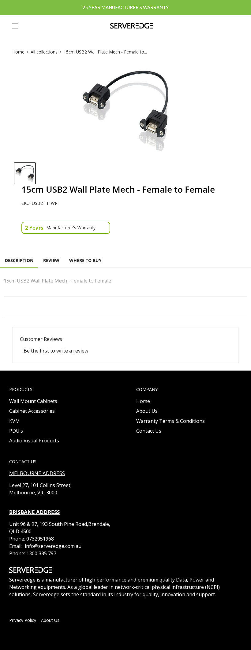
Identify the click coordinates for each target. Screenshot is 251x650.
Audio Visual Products (34, 440)
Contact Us (148, 430)
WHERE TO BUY (85, 260)
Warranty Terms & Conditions (170, 421)
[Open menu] (15, 26)
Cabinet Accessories (32, 411)
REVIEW (51, 260)
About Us (147, 411)
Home (18, 52)
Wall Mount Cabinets (33, 401)
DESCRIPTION (19, 260)
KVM (14, 421)
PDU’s (16, 430)
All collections (44, 52)
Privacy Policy (22, 620)
